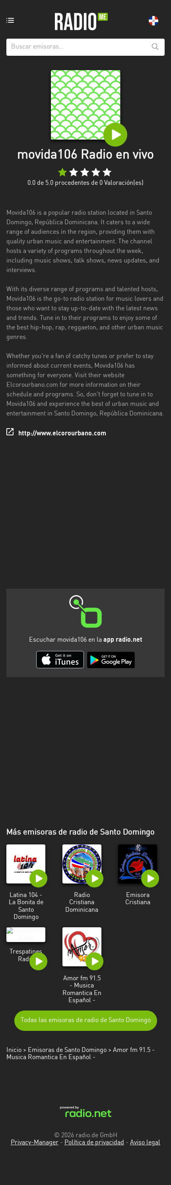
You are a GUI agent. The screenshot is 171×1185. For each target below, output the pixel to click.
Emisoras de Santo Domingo (67, 1050)
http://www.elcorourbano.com (62, 434)
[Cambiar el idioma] (153, 20)
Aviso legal (145, 1143)
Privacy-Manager (34, 1143)
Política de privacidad (94, 1143)
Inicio (13, 1050)
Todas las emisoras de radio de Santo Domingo (86, 1020)
